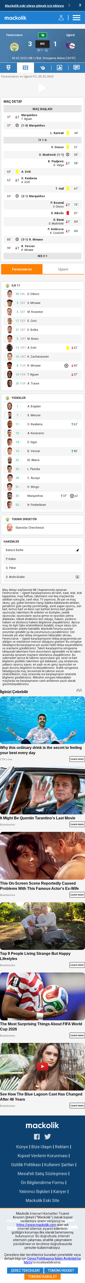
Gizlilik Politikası (26, 1164)
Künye (22, 1146)
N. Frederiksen (36, 505)
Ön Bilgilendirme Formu (42, 1182)
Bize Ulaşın (41, 1146)
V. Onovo (57, 147)
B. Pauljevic (56, 161)
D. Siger (32, 442)
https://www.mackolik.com (36, 1225)
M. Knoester (35, 312)
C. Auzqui (33, 478)
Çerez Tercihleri (25, 1270)
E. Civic (32, 321)
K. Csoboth (57, 233)
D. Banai (58, 219)
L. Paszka (33, 469)
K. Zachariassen (38, 356)
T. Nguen (26, 119)
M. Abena (33, 460)
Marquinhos (29, 115)
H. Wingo (33, 487)
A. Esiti (26, 171)
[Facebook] (37, 1137)
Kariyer (59, 1191)
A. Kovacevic (35, 433)
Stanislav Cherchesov (30, 527)
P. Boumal (57, 202)
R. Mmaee (36, 239)
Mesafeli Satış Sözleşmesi (42, 1173)
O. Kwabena (29, 178)
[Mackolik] (16, 17)
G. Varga (58, 165)
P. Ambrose (56, 229)
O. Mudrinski (47, 154)
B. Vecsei (27, 246)
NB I (32, 58)
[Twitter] (47, 1137)
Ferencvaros (14, 35)
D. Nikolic (57, 213)
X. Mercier (34, 415)
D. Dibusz (33, 294)
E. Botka (32, 329)
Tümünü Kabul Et (42, 1277)
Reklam (62, 1146)
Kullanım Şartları (59, 1164)
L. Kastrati (57, 133)
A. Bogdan (34, 406)
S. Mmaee (33, 303)
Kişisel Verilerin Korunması (43, 1155)
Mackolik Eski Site (42, 1200)
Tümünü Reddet (61, 1270)
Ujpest (70, 35)
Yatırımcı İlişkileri (34, 1191)
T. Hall (59, 188)
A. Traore (33, 383)
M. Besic (33, 338)
